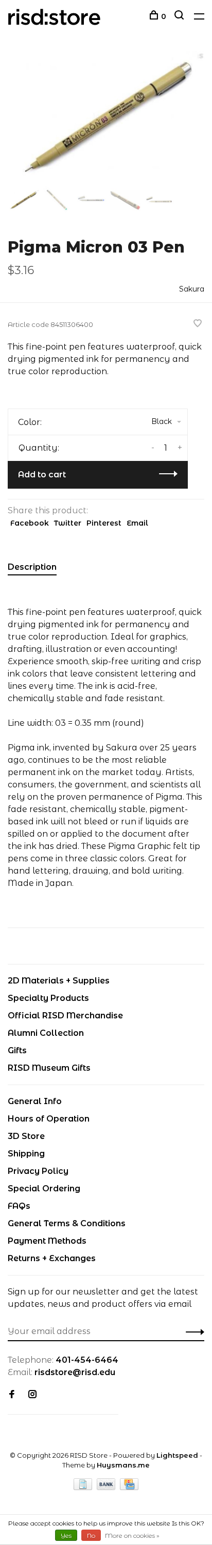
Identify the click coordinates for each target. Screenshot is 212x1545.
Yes (66, 1535)
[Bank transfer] (107, 1487)
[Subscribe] (192, 1331)
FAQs (19, 1206)
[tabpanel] (106, 116)
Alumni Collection (46, 1033)
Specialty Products (48, 998)
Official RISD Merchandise (65, 1015)
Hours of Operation (49, 1119)
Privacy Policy (38, 1171)
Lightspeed (177, 1455)
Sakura (191, 289)
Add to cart (42, 474)
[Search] (180, 16)
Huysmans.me (123, 1465)
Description (32, 567)
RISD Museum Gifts (49, 1068)
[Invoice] (84, 1487)
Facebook (29, 523)
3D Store (26, 1136)
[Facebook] (12, 1395)
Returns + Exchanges (52, 1258)
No (91, 1535)
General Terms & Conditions (67, 1223)
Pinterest (103, 523)
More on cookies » (132, 1535)
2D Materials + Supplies (59, 981)
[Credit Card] (129, 1487)
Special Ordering (44, 1188)
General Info (35, 1101)
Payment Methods (47, 1241)
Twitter (67, 523)
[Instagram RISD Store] (32, 1395)
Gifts (17, 1050)
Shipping (26, 1153)
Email (137, 523)
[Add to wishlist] (197, 324)
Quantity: (39, 448)
